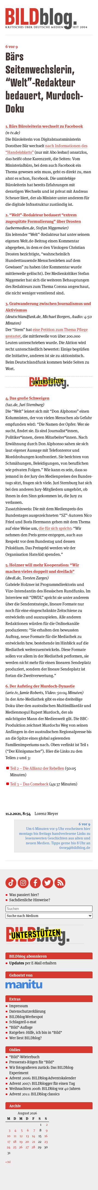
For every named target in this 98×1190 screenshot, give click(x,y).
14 (33, 1136)
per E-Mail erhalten (32, 963)
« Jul (8, 1162)
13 (27, 1136)
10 (8, 1136)
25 (14, 1147)
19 (21, 1141)
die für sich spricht (55, 528)
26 (21, 1147)
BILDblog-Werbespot (26, 1016)
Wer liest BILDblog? (25, 1037)
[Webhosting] (23, 987)
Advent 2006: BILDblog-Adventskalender (42, 1078)
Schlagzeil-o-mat (22, 1021)
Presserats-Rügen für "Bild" (31, 1062)
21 (33, 1141)
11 (15, 1136)
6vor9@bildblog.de (74, 847)
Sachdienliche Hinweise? (29, 899)
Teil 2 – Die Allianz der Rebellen (37, 768)
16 (46, 1136)
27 (27, 1147)
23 (46, 1141)
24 (8, 1147)
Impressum (18, 1005)
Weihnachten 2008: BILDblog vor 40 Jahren (44, 1088)
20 (27, 1141)
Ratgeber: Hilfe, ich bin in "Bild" (35, 1032)
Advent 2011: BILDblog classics (34, 1094)
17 (8, 1141)
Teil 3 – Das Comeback (29, 784)
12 (21, 1136)
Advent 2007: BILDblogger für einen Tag (42, 1083)
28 (33, 1147)
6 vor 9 (11, 46)
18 (14, 1141)
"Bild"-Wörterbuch (24, 1056)
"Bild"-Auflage (21, 1027)
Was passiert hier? (24, 894)
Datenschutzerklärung (27, 1011)
